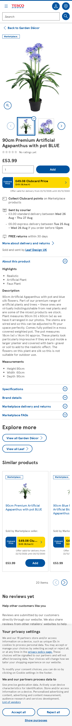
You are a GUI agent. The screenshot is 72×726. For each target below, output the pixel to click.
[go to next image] (61, 126)
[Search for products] (66, 16)
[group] (25, 522)
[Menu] (6, 6)
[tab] (26, 126)
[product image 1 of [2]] (36, 77)
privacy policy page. (40, 652)
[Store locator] (66, 6)
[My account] (56, 6)
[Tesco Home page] (18, 6)
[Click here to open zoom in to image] (8, 105)
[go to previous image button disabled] (11, 126)
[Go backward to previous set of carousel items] (56, 582)
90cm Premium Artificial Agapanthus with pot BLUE (24, 507)
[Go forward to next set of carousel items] (64, 582)
